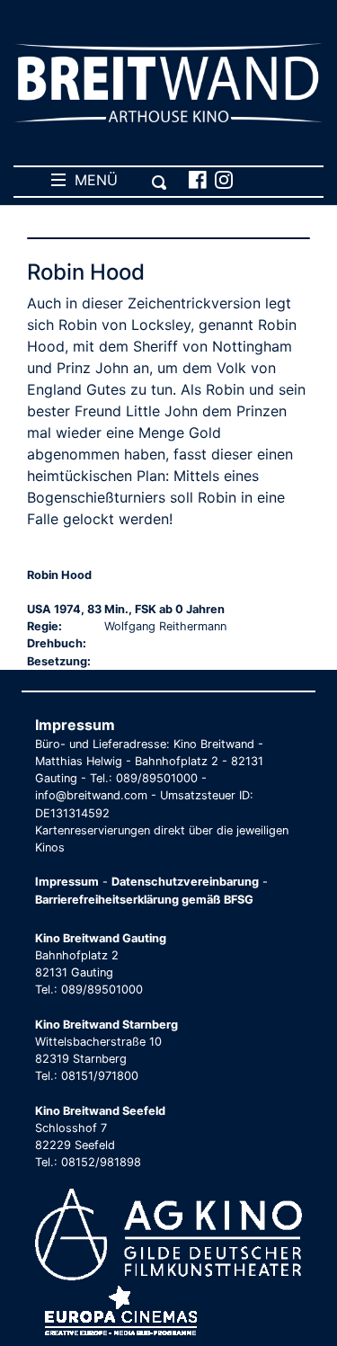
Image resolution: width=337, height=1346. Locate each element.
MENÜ (92, 180)
